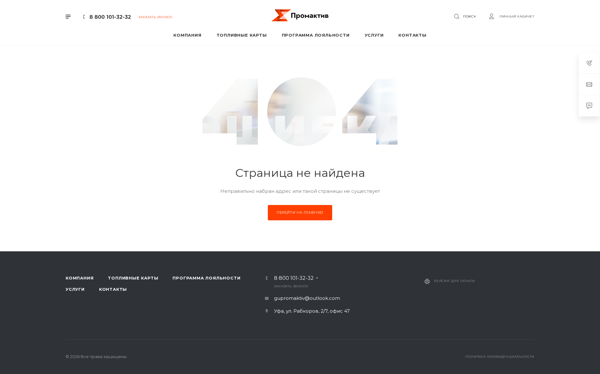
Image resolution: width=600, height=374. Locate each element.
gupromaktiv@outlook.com (307, 298)
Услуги (75, 289)
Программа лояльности (206, 277)
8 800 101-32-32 (110, 17)
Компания (79, 277)
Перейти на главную (300, 212)
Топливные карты (133, 277)
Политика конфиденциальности (499, 357)
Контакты (113, 289)
